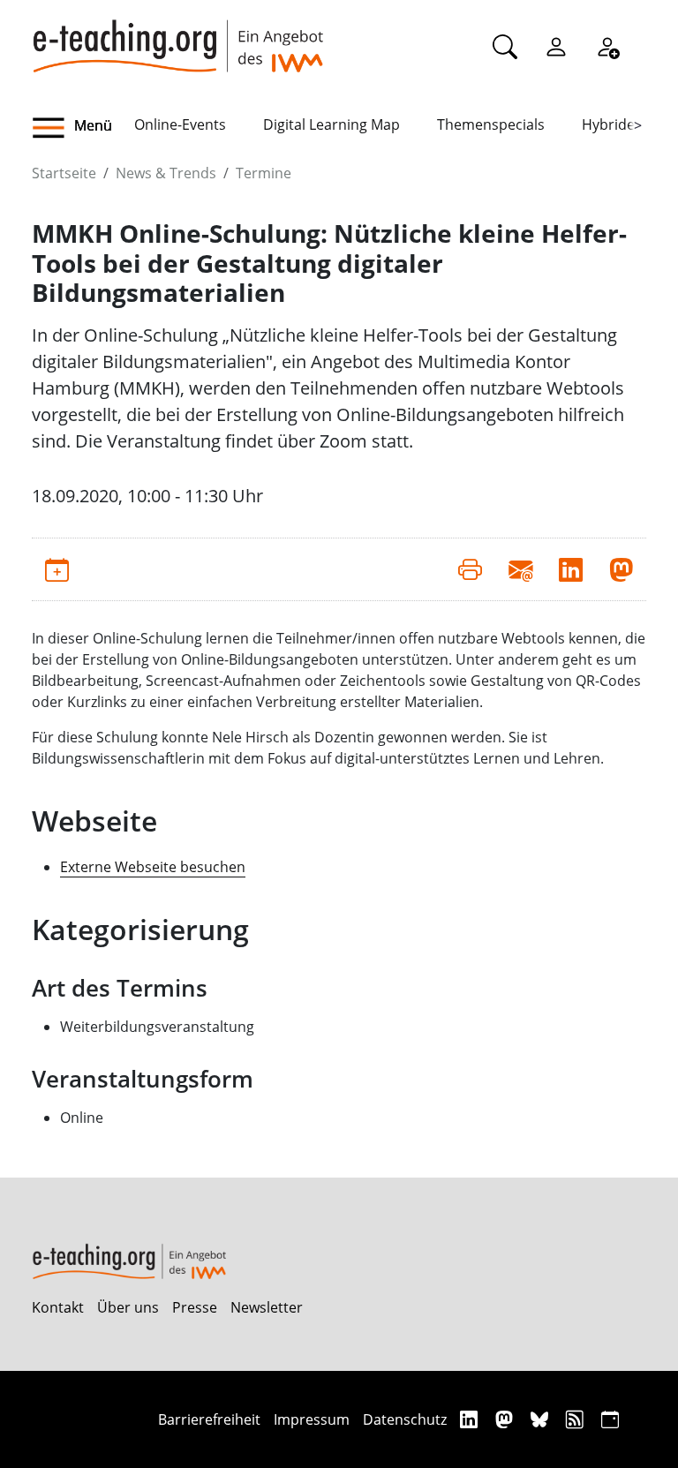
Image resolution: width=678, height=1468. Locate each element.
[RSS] (577, 1419)
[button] (83, 128)
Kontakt (58, 1307)
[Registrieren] (607, 46)
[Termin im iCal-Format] (57, 569)
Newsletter (266, 1307)
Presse (194, 1307)
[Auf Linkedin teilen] (571, 569)
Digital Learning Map (331, 124)
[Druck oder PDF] (470, 569)
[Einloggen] (556, 46)
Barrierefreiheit (209, 1419)
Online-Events (180, 124)
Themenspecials (491, 124)
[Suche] (505, 46)
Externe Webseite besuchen (152, 867)
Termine (263, 173)
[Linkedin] (471, 1419)
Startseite (64, 173)
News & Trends (166, 173)
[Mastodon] (506, 1419)
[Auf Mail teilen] (520, 569)
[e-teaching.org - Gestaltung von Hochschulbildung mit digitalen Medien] (177, 36)
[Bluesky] (542, 1419)
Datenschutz (405, 1419)
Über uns (128, 1307)
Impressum (312, 1419)
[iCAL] (610, 1419)
